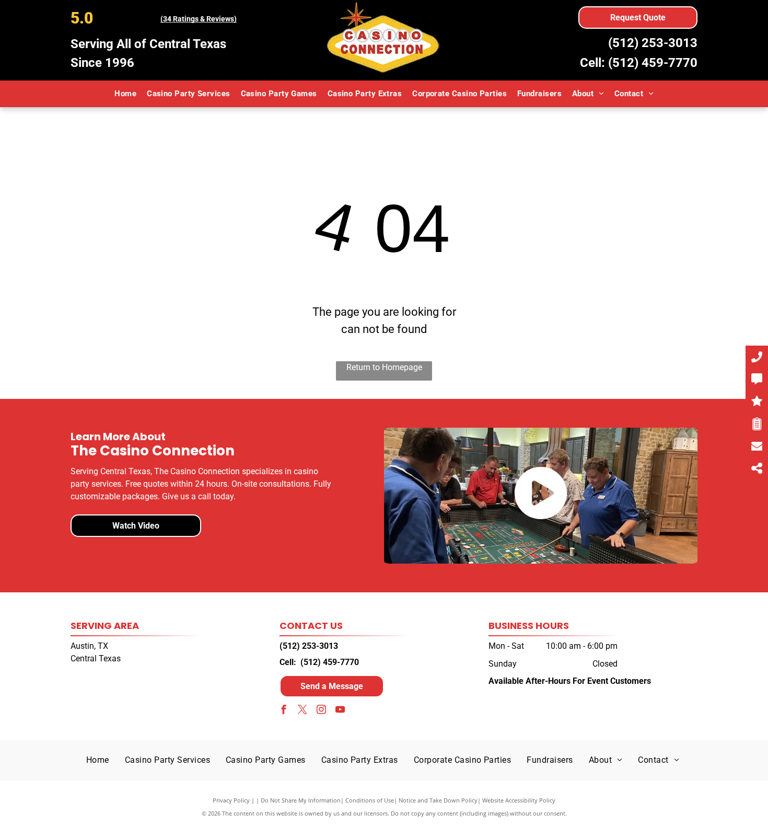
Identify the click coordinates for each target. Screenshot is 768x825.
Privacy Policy (231, 800)
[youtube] (340, 711)
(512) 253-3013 (652, 43)
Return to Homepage (384, 367)
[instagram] (321, 711)
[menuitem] (125, 93)
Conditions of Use (369, 800)
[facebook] (283, 711)
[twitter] (302, 711)
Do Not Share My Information (301, 800)
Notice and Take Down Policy (438, 800)
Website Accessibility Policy (518, 800)
